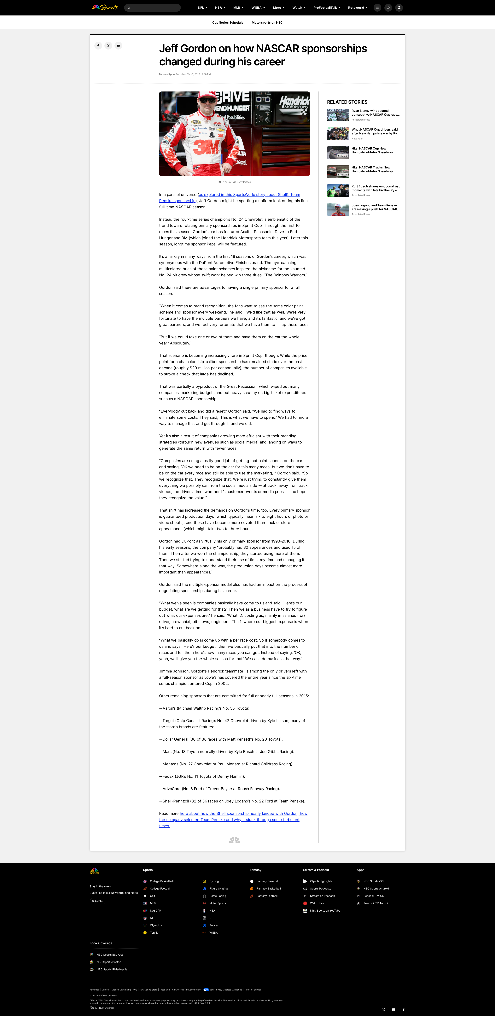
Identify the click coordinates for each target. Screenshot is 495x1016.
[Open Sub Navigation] (206, 8)
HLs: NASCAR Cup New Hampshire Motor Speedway (372, 150)
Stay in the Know (100, 886)
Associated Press (361, 119)
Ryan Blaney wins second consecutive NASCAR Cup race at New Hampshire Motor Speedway (374, 112)
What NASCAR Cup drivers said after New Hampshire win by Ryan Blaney (376, 131)
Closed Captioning (121, 989)
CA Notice (237, 989)
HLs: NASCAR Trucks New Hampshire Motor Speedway (372, 169)
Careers (105, 989)
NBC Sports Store (148, 989)
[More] (377, 8)
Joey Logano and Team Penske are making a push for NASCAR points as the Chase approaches (375, 207)
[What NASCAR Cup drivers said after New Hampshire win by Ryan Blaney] (338, 133)
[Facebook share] (98, 46)
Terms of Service (252, 989)
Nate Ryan (168, 74)
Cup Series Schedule (227, 22)
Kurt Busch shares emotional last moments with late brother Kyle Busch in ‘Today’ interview (376, 188)
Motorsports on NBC (267, 22)
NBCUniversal (110, 995)
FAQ (135, 989)
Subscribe (97, 901)
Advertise (94, 989)
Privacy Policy (193, 989)
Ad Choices (178, 989)
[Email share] (118, 46)
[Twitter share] (108, 46)
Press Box (165, 989)
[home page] (105, 7)
